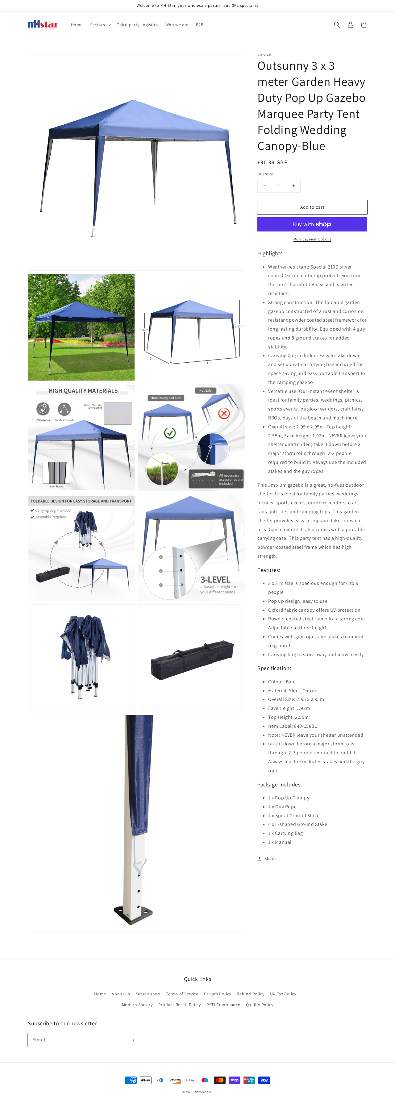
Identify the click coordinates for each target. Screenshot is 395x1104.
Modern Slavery (137, 1004)
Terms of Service (182, 994)
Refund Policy (250, 994)
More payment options (312, 239)
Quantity (265, 174)
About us (121, 994)
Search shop (148, 994)
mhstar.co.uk (203, 1092)
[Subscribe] (132, 1040)
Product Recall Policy (179, 1004)
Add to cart (312, 207)
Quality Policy (259, 1004)
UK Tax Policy (283, 994)
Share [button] (270, 858)
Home (100, 994)
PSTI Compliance (223, 1004)
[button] (337, 24)
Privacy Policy (217, 994)
